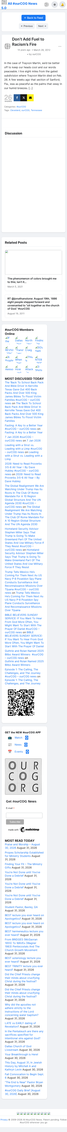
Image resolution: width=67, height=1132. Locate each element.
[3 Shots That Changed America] (39, 369)
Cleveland (15, 110)
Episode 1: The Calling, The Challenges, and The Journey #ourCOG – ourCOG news (22, 673)
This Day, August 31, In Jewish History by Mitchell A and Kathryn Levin (23, 1066)
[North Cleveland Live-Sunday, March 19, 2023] (29, 340)
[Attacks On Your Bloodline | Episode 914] (29, 369)
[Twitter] (23, 97)
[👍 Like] (9, 122)
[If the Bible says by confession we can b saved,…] (9, 340)
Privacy (4, 1119)
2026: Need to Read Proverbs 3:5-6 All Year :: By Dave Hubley (23, 478)
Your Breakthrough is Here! (21, 1054)
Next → (42, 26)
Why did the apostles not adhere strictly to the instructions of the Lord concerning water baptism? (21, 1010)
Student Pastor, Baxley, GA (21, 907)
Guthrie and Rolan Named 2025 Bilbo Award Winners (24, 663)
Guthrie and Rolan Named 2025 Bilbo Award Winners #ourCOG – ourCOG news (24, 654)
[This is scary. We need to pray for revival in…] (29, 359)
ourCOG (25, 110)
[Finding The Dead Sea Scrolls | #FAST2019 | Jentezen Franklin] (39, 340)
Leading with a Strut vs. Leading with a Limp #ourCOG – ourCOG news (23, 448)
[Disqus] (33, 184)
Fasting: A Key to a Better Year (24, 432)
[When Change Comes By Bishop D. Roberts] (19, 359)
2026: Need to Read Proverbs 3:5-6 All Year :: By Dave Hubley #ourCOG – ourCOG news (23, 469)
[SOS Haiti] (39, 350)
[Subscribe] (30, 97)
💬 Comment (25, 122)
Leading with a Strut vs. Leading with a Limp (23, 455)
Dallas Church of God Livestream (18, 1048)
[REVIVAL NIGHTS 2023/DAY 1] (9, 350)
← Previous (27, 26)
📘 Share (41, 122)
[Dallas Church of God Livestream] (19, 340)
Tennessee (36, 110)
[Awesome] (9, 369)
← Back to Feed (33, 17)
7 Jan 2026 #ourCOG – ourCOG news (19, 438)
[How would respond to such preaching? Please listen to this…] (19, 369)
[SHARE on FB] (17, 97)
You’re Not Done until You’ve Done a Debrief (22, 874)
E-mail (10, 808)
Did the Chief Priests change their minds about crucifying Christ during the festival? (22, 978)
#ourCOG (21, 106)
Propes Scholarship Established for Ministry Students (24, 854)
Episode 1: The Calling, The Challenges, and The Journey (22, 681)
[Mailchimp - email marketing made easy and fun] (24, 832)
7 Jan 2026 (34, 440)
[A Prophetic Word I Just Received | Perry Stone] (9, 359)
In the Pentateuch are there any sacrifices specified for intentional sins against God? (24, 1035)
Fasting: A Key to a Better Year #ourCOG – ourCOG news (24, 427)
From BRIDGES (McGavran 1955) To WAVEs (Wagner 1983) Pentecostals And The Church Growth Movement (22, 944)
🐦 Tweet (57, 122)
